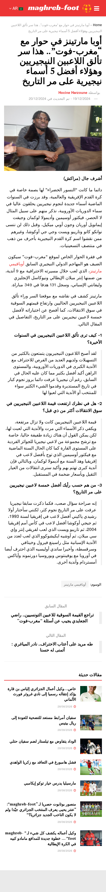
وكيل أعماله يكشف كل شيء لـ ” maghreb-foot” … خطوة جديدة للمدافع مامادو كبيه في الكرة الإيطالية (40, 838)
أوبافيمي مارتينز (75, 584)
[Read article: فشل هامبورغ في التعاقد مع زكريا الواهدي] (91, 767)
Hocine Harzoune (72, 92)
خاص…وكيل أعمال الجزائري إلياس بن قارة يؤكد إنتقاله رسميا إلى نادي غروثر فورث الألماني (42, 694)
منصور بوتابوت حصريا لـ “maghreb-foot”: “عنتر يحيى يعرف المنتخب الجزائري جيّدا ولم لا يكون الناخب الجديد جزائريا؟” (40, 809)
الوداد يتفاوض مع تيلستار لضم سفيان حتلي (43, 741)
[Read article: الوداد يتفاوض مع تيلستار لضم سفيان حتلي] (91, 746)
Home (97, 24)
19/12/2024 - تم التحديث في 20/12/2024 (59, 98)
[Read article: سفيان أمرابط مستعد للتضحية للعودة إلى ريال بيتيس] (91, 722)
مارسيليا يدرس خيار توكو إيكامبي (50, 783)
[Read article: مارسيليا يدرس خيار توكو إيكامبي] (91, 788)
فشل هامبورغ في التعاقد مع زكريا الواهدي (43, 762)
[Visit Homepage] (59, 8)
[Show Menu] (96, 8)
